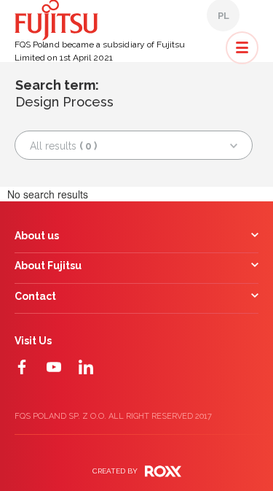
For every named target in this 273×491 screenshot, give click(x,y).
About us (37, 236)
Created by (115, 471)
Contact (35, 296)
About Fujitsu (48, 265)
